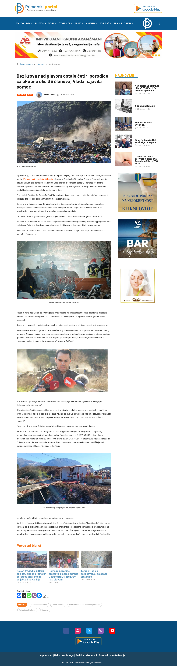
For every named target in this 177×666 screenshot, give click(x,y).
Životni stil (64, 23)
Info (28, 23)
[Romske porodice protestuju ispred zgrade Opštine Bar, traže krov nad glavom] (64, 560)
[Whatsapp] (29, 595)
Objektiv (90, 23)
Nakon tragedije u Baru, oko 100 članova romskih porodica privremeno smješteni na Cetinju (31, 575)
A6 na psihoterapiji (145, 105)
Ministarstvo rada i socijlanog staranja (84, 605)
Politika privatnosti (86, 655)
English (118, 23)
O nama (127, 23)
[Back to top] (171, 659)
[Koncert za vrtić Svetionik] (123, 124)
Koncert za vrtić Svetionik (143, 123)
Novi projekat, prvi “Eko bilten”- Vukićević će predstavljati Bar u (147, 88)
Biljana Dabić (49, 95)
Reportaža (40, 23)
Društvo (41, 64)
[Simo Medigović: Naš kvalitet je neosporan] (123, 141)
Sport (78, 23)
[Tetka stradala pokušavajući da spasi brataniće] (96, 560)
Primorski (44, 610)
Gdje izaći (104, 23)
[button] (158, 23)
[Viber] (34, 595)
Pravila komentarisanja (112, 655)
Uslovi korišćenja (64, 655)
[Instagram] (78, 631)
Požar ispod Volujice (27, 610)
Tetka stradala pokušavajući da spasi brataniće (94, 573)
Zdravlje (139, 154)
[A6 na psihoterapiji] (123, 106)
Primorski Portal (77, 662)
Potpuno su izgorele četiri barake (38, 179)
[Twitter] (89, 631)
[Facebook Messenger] (39, 595)
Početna (20, 23)
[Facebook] (19, 595)
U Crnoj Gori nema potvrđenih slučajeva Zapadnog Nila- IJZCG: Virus (146, 160)
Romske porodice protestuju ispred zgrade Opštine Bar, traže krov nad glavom (63, 575)
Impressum (46, 655)
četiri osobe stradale (39, 605)
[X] (24, 595)
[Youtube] (112, 631)
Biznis (51, 23)
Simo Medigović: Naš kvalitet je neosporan (146, 141)
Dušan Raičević (58, 605)
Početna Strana (26, 64)
